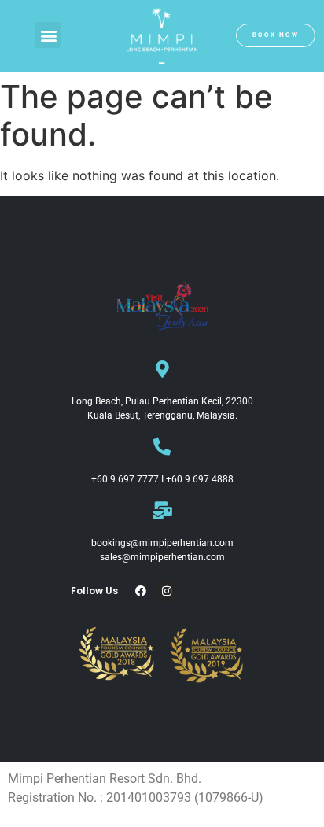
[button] (48, 35)
